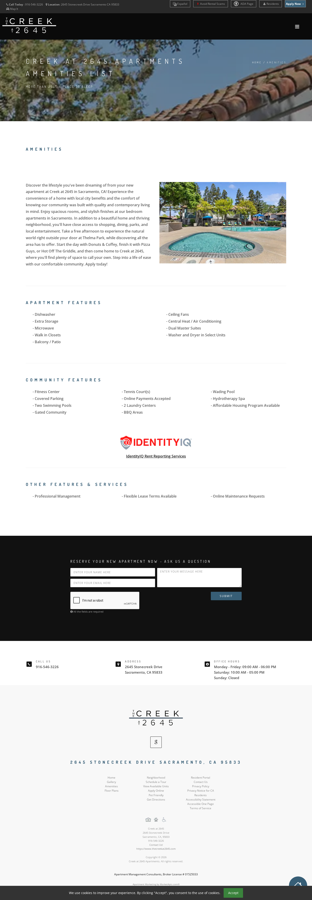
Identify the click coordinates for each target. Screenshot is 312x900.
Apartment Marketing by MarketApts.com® (156, 884)
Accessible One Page (200, 804)
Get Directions (156, 799)
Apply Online (156, 791)
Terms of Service (200, 808)
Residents (273, 4)
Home (257, 62)
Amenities (111, 786)
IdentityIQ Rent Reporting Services (156, 456)
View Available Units (156, 786)
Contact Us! (156, 844)
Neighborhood (156, 777)
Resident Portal (200, 777)
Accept (233, 893)
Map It (14, 9)
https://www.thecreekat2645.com (156, 848)
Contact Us (201, 782)
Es (182, 4)
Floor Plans (112, 791)
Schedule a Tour (156, 782)
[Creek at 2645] (156, 718)
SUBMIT (226, 596)
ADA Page (246, 4)
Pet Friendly (156, 795)
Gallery (111, 782)
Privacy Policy (200, 786)
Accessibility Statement (200, 799)
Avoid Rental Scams (212, 4)
